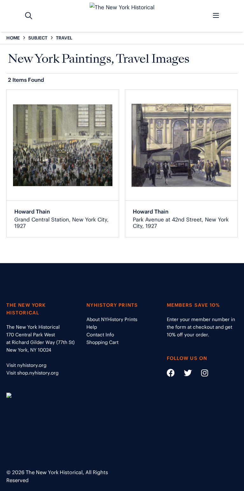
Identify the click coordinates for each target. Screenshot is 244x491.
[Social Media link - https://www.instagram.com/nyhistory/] (200, 374)
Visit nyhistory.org (26, 365)
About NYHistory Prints (111, 319)
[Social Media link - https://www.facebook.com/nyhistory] (171, 374)
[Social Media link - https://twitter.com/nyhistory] (184, 374)
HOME (13, 38)
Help (91, 327)
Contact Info (100, 335)
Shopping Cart (102, 342)
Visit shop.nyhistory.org (32, 373)
